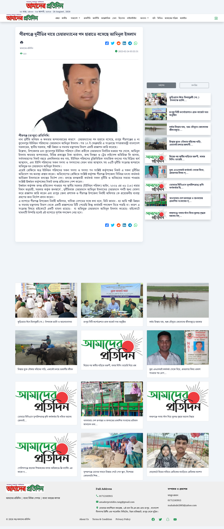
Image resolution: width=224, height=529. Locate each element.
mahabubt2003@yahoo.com (182, 505)
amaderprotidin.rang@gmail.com (117, 502)
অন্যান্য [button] (143, 18)
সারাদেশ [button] (74, 18)
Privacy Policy (123, 519)
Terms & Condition (102, 519)
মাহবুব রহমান (173, 495)
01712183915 (106, 496)
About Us (84, 519)
